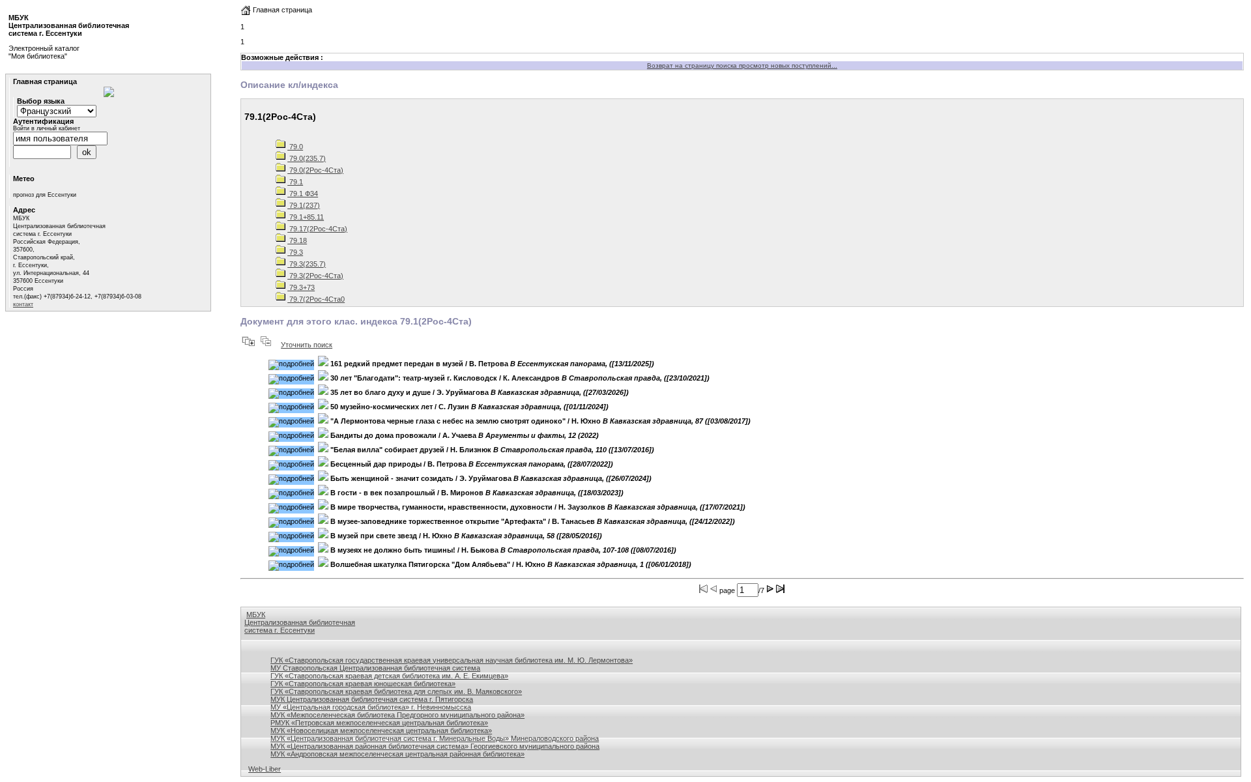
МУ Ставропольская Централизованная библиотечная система (375, 668)
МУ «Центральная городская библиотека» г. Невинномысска (370, 707)
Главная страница (281, 10)
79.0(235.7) (306, 158)
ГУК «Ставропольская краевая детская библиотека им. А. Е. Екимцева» (389, 676)
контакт (23, 304)
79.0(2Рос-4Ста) (315, 170)
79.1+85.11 (305, 217)
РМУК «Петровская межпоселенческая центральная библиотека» (379, 723)
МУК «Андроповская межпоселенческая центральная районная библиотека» (397, 754)
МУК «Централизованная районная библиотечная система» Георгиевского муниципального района (434, 746)
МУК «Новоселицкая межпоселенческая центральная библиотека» (381, 730)
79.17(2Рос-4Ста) (317, 229)
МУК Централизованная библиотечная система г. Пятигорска (371, 699)
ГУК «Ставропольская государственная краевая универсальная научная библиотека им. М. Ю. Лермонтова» (451, 660)
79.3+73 (301, 287)
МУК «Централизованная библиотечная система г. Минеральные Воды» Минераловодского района (434, 738)
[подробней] (291, 365)
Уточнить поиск (306, 345)
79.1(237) (303, 205)
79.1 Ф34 (302, 193)
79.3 (295, 252)
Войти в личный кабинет (46, 128)
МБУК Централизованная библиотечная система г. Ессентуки (299, 622)
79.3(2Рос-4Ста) (315, 276)
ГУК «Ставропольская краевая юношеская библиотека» (362, 684)
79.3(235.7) (306, 264)
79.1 (295, 182)
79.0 (295, 147)
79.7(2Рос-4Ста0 (316, 299)
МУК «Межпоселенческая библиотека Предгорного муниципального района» (397, 715)
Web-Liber (264, 769)
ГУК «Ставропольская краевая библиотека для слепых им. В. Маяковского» (396, 691)
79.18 (297, 240)
